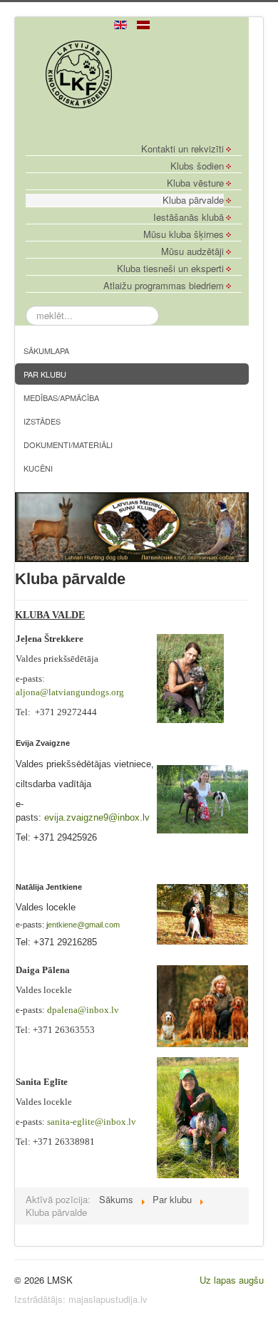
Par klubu (45, 374)
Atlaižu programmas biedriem (163, 285)
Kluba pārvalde (193, 200)
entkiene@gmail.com (84, 924)
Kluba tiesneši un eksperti (170, 268)
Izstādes (42, 421)
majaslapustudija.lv (108, 1299)
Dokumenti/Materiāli (68, 444)
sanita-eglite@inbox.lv (91, 1121)
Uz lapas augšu (232, 1280)
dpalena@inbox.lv (83, 1009)
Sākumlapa (46, 350)
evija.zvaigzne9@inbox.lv (97, 817)
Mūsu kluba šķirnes (183, 234)
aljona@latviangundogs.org (70, 692)
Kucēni (38, 468)
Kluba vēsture (195, 183)
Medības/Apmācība (61, 397)
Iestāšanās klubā (188, 217)
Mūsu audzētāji (192, 251)
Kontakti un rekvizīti (182, 148)
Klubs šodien (197, 166)
